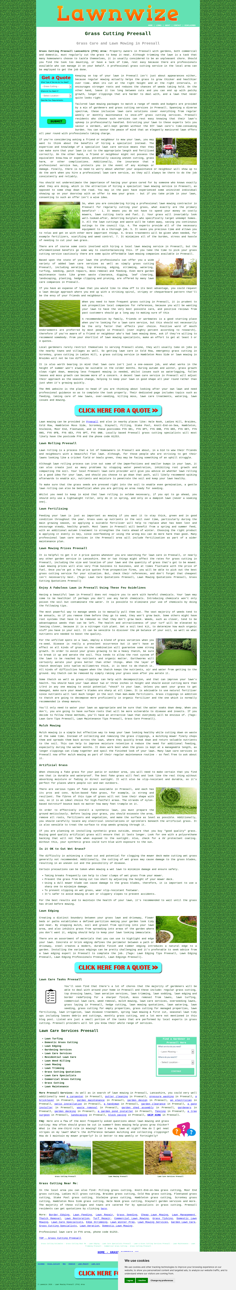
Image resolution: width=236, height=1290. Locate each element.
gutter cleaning (116, 1096)
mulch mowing (128, 1001)
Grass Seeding (127, 1214)
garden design (137, 1100)
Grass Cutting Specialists (58, 1225)
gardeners (177, 986)
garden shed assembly (138, 1107)
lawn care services (83, 263)
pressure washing (161, 1096)
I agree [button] (130, 1280)
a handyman (111, 1104)
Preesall (92, 421)
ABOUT (167, 25)
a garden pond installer (115, 1111)
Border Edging (59, 1214)
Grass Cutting (53, 1264)
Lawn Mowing (83, 1264)
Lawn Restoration (77, 1218)
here (104, 1208)
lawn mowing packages (104, 104)
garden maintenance (90, 1100)
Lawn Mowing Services (153, 1222)
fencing (160, 1111)
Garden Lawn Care (183, 1222)
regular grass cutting (179, 990)
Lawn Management (183, 1214)
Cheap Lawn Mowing (154, 1214)
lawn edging (51, 953)
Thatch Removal (50, 1218)
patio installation (68, 1104)
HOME (150, 25)
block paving (117, 1115)
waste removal (87, 1107)
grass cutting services (163, 115)
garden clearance (153, 1104)
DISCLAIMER (190, 25)
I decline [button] (142, 1280)
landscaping (79, 1115)
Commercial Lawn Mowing (131, 1218)
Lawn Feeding (82, 1214)
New (64, 1264)
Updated (71, 1264)
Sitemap (41, 1264)
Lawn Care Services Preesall (68, 1031)
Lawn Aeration (89, 1225)
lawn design (50, 292)
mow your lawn (130, 139)
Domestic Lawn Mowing (117, 1225)
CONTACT (177, 25)
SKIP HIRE (154, 1115)
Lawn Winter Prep (122, 1222)
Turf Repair (101, 1218)
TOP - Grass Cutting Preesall (60, 1238)
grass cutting (140, 66)
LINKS (158, 25)
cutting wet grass (184, 855)
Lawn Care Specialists (67, 1222)
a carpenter (75, 1096)
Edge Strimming (96, 1222)
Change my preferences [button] (162, 1280)
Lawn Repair (104, 1214)
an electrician (181, 1100)
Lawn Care (95, 1264)
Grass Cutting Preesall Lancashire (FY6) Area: (73, 51)
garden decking (65, 1111)
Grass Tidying (163, 1218)
